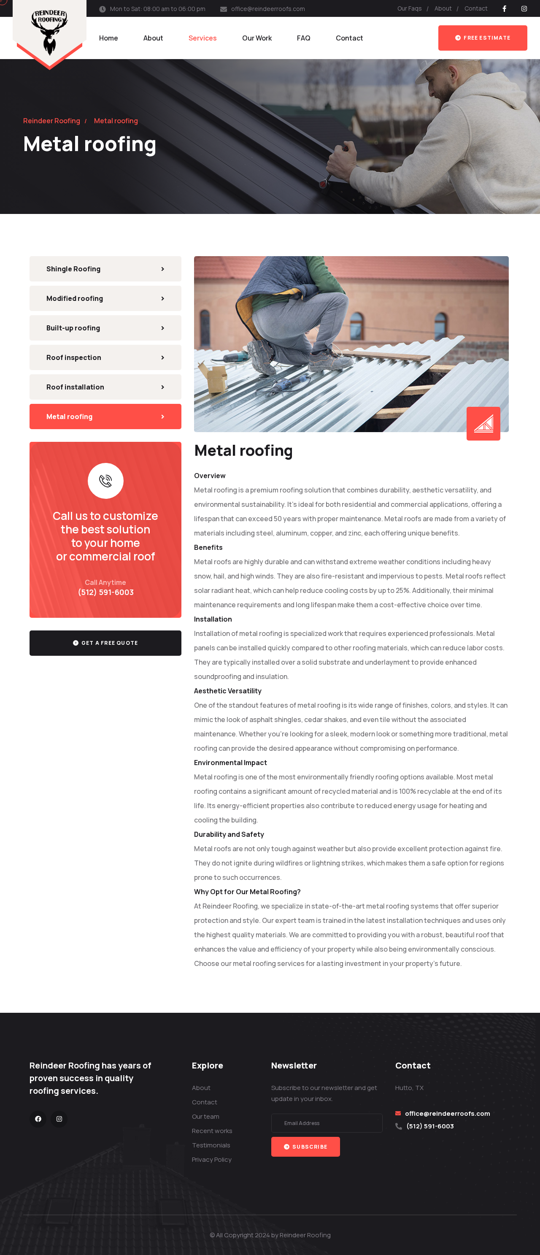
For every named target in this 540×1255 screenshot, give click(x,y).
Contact (476, 8)
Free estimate (486, 37)
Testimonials (211, 1145)
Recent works (212, 1130)
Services (203, 38)
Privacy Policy (212, 1159)
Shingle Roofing (73, 268)
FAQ (303, 38)
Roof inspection (73, 357)
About (443, 8)
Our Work (257, 38)
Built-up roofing (73, 328)
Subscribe (309, 1146)
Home (108, 38)
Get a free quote (109, 642)
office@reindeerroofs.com (268, 9)
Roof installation (75, 387)
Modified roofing (74, 298)
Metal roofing (69, 416)
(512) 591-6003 (106, 592)
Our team (205, 1116)
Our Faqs (409, 8)
